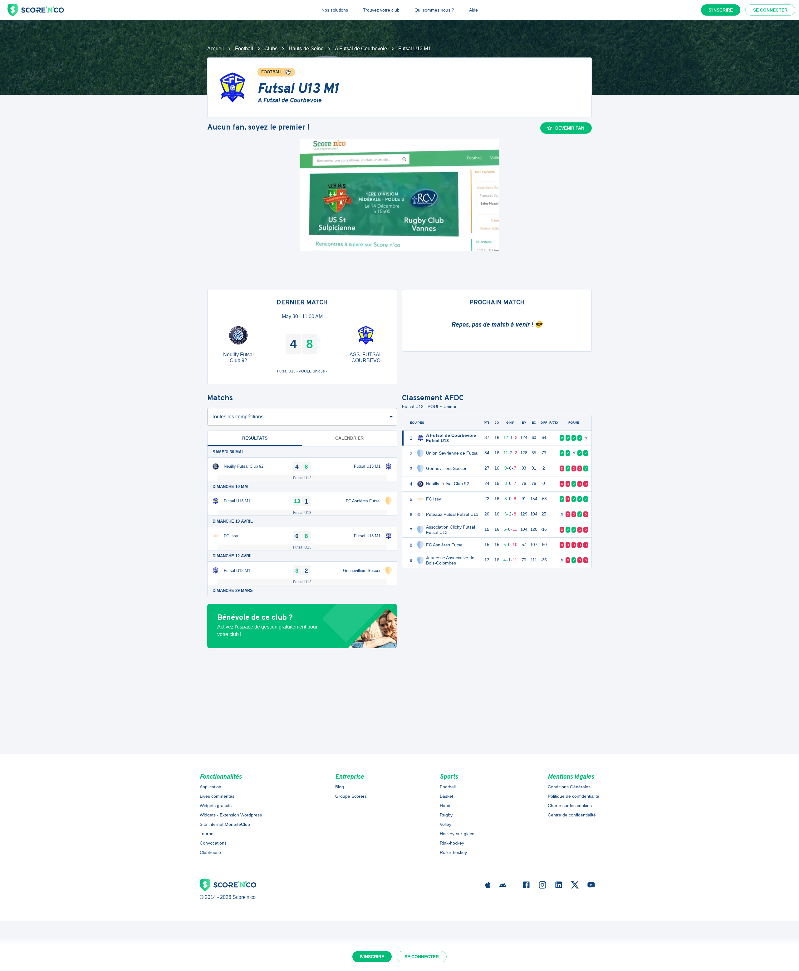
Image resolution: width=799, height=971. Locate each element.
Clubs (270, 48)
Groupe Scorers (351, 796)
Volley (445, 824)
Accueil (215, 48)
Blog (339, 786)
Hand (445, 805)
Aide (473, 9)
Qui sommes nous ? (434, 9)
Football (244, 48)
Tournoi (207, 833)
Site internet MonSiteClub (225, 824)
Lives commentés (217, 796)
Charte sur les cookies (570, 805)
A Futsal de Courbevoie (361, 48)
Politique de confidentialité (573, 796)
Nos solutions (334, 9)
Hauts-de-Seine (306, 48)
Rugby (446, 814)
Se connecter (770, 9)
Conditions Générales (569, 786)
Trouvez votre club (381, 9)
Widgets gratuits (216, 805)
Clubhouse (210, 852)
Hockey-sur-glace (457, 833)
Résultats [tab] (254, 438)
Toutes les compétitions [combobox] (237, 416)
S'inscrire (720, 9)
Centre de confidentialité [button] (572, 814)
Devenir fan (569, 128)
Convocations (213, 842)
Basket (446, 796)
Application (210, 786)
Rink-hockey (452, 842)
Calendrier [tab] (349, 438)
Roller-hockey (453, 852)
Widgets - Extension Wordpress (231, 814)
